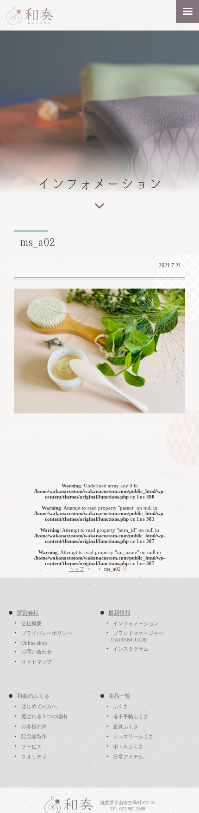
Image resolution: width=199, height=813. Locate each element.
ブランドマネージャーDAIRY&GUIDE (137, 636)
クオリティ (34, 756)
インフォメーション (136, 623)
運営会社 (28, 613)
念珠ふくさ (125, 726)
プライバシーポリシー (46, 633)
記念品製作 (34, 736)
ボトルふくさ (128, 746)
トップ (76, 569)
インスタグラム (131, 649)
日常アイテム (128, 756)
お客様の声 (34, 726)
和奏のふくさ (33, 696)
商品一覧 (119, 696)
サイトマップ (36, 662)
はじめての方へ (39, 706)
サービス (31, 746)
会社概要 (31, 623)
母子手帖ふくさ (131, 716)
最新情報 (119, 613)
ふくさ (120, 706)
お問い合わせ (36, 652)
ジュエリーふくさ (133, 736)
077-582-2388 (132, 808)
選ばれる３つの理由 (44, 716)
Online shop (34, 643)
